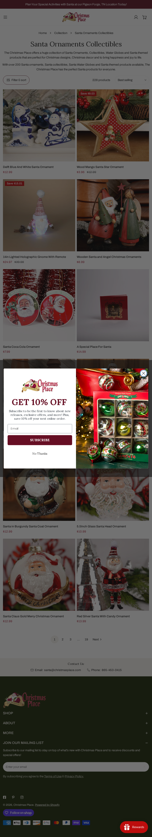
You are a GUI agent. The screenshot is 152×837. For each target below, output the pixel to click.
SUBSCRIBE (39, 440)
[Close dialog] (143, 373)
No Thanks (40, 453)
